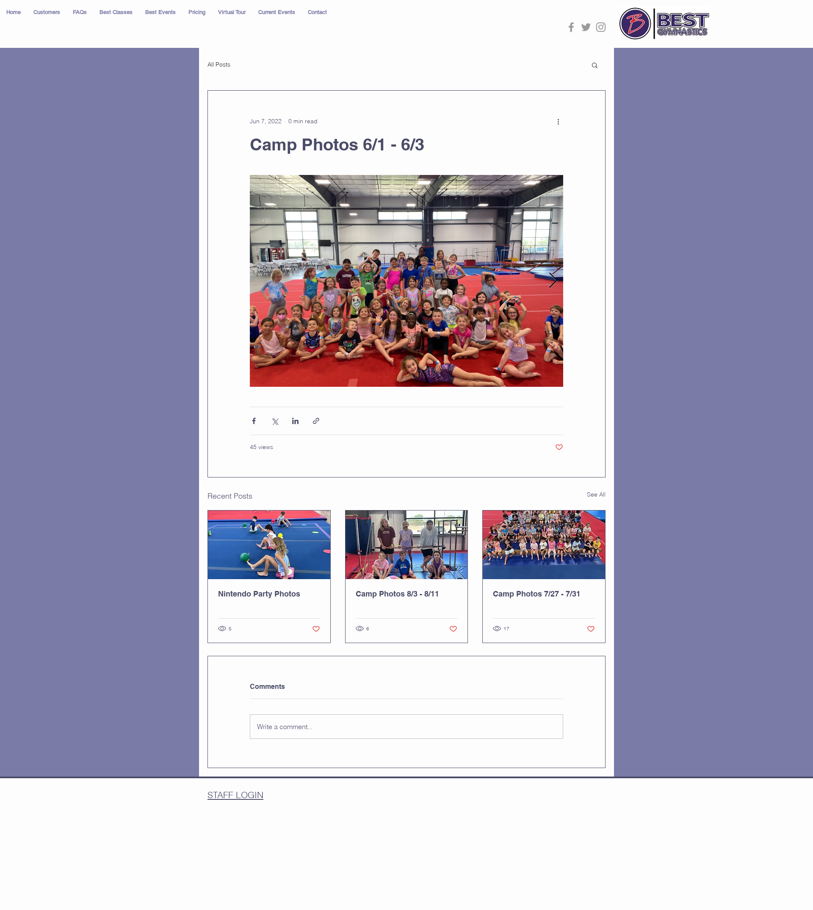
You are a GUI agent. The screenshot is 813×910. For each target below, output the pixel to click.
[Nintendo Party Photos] (269, 544)
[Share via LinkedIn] (295, 421)
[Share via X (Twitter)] (275, 421)
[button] (46, 12)
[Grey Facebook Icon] (571, 27)
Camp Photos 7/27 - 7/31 (537, 593)
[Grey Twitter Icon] (586, 27)
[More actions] (558, 121)
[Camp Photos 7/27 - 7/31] (544, 544)
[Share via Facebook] (254, 421)
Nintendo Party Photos (259, 593)
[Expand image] (406, 281)
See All (596, 494)
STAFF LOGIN (235, 794)
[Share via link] (316, 421)
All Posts (218, 64)
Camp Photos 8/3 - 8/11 (397, 593)
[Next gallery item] (553, 281)
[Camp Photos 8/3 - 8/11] (407, 544)
